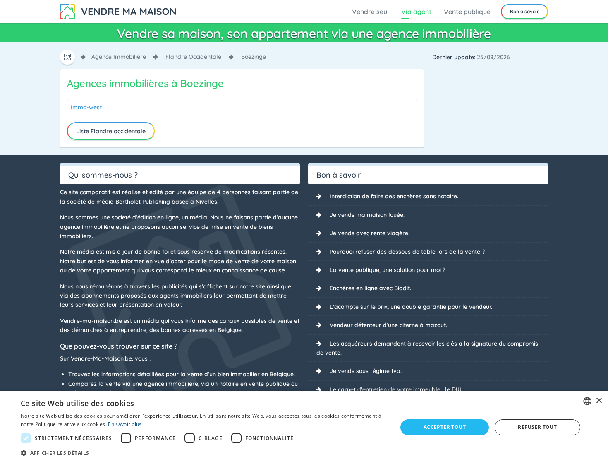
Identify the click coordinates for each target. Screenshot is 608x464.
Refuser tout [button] (537, 426)
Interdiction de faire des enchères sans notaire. (394, 196)
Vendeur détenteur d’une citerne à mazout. (388, 325)
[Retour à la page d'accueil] (118, 11)
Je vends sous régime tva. (366, 371)
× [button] (599, 401)
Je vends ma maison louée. (367, 215)
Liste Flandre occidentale (111, 131)
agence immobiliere (118, 56)
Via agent (416, 11)
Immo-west (86, 107)
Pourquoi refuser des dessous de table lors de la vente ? (407, 251)
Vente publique (467, 11)
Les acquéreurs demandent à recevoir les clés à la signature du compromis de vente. (427, 348)
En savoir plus (124, 424)
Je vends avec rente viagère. (369, 233)
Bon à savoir (524, 11)
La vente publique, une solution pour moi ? (387, 270)
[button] (203, 453)
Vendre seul (370, 11)
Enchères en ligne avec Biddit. (370, 288)
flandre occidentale (193, 56)
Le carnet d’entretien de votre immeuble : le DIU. (396, 389)
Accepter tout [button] (445, 426)
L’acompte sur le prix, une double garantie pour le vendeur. (411, 306)
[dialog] (304, 427)
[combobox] (587, 401)
